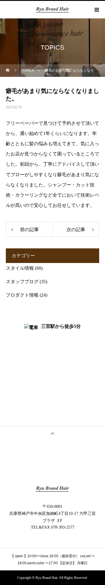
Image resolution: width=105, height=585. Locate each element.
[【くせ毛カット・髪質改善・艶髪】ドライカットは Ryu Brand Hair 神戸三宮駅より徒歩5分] (52, 489)
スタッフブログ (22, 281)
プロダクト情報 (22, 294)
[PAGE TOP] (52, 433)
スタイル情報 (20, 268)
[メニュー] (96, 9)
